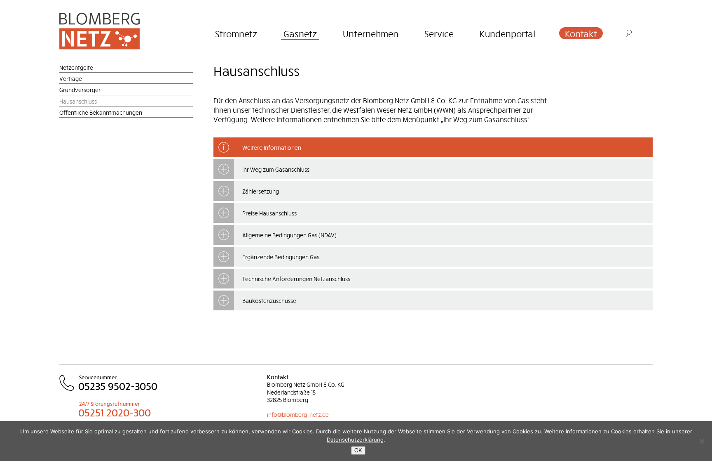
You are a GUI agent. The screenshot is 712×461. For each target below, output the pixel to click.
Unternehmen (370, 33)
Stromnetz (236, 33)
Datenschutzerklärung (355, 439)
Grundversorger (80, 89)
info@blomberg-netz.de (298, 414)
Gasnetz (300, 33)
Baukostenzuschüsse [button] (269, 300)
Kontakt (581, 33)
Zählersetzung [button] (260, 191)
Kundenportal (507, 33)
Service (439, 33)
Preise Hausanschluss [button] (269, 213)
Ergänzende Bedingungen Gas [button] (280, 256)
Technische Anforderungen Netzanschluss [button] (296, 278)
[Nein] (702, 441)
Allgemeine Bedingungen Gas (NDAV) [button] (289, 235)
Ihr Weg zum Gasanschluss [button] (275, 169)
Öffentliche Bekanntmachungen (100, 112)
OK (358, 450)
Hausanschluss (78, 101)
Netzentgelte (76, 67)
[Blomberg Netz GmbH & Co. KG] (111, 30)
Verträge (70, 78)
